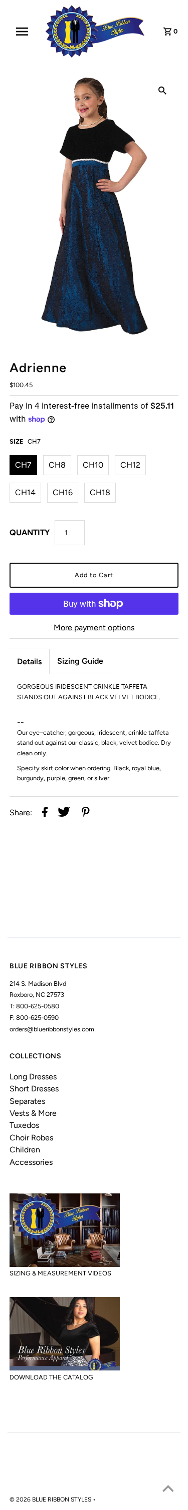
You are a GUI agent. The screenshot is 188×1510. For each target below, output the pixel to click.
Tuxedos (24, 1125)
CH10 (93, 465)
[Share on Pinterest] (86, 813)
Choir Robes (31, 1137)
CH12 (130, 465)
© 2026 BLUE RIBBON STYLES (51, 1499)
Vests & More (33, 1113)
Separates (27, 1101)
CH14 (25, 492)
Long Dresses (33, 1076)
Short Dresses (34, 1088)
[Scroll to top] (168, 1490)
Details (29, 661)
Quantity (30, 532)
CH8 (57, 465)
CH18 (100, 492)
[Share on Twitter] (64, 813)
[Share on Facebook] (45, 813)
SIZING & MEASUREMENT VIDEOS (60, 1273)
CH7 (23, 465)
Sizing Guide (80, 661)
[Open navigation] (25, 31)
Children (25, 1149)
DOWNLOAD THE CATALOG (51, 1377)
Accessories (31, 1162)
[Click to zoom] (162, 90)
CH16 (63, 492)
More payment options (94, 627)
